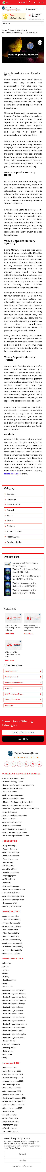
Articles (6, 966)
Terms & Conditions (11, 1044)
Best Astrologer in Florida (13, 1010)
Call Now (23, 739)
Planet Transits (14, 531)
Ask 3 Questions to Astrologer (15, 832)
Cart (23, 2)
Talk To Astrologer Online (13, 778)
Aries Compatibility (11, 916)
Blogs (12, 30)
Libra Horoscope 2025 (12, 1091)
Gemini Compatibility (12, 923)
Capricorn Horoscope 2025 (14, 1101)
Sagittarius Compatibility (13, 943)
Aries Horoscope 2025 (12, 1071)
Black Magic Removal (12, 825)
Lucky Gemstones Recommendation (18, 785)
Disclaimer (7, 1054)
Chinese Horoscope (11, 886)
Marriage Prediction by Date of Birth (18, 802)
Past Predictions (9, 980)
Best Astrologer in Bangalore (14, 1034)
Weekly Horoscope (11, 849)
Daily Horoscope (10, 845)
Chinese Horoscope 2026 (13, 899)
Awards (6, 970)
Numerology (8, 862)
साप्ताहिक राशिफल (10, 869)
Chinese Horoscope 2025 (13, 896)
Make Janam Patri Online (13, 798)
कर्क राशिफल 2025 (10, 1125)
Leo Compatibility (10, 930)
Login (33, 2)
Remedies (9, 688)
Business (11, 526)
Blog (5, 983)
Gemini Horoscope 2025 (13, 1078)
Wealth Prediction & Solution (15, 815)
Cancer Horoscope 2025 (13, 1081)
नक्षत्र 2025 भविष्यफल (11, 893)
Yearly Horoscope (10, 859)
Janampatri (9, 705)
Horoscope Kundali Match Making (17, 805)
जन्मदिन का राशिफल (11, 872)
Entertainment (14, 505)
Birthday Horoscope (11, 852)
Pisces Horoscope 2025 (12, 1108)
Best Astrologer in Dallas (13, 1014)
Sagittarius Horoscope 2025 (14, 1098)
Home (4, 30)
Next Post (10, 608)
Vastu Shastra (13, 537)
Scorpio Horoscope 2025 (13, 1094)
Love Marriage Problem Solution (16, 836)
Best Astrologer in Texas (13, 1007)
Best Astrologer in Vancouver (15, 1024)
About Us (7, 963)
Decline (22, 1160)
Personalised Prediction (14, 682)
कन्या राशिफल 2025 (10, 1132)
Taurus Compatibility (12, 919)
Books (5, 973)
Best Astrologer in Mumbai (14, 1027)
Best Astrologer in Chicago (14, 1004)
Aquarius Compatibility (12, 950)
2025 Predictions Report (14, 694)
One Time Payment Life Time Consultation (21, 809)
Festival (10, 510)
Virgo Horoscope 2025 (12, 1088)
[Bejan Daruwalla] (11, 8)
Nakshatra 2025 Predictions (14, 889)
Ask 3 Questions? (11, 677)
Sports (10, 515)
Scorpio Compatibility (12, 940)
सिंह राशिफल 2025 (10, 1128)
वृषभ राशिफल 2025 (10, 1118)
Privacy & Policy (9, 1041)
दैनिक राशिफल (8, 866)
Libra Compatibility (11, 936)
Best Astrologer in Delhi (12, 1031)
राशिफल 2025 (8, 1111)
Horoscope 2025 (10, 1067)
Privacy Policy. (14, 1148)
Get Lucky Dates (10, 792)
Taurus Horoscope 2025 (13, 1074)
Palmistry (7, 883)
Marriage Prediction (12, 700)
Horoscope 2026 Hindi (12, 906)
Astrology (21, 30)
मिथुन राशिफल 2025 (11, 1121)
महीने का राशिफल (9, 876)
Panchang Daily (14, 542)
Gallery (6, 977)
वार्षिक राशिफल (9, 879)
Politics (10, 521)
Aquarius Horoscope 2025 (13, 1105)
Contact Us (8, 987)
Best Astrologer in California (14, 993)
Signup (41, 2)
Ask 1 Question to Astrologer (14, 829)
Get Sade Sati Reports (12, 822)
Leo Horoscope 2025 (11, 1084)
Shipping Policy (9, 1047)
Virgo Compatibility (11, 933)
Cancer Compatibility (12, 926)
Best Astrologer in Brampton (14, 1000)
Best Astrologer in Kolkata (13, 1037)
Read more (9, 634)
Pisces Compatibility (11, 953)
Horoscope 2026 (10, 903)
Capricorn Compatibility (13, 946)
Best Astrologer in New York (14, 990)
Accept (22, 1154)
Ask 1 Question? (11, 671)
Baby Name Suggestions (13, 795)
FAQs (5, 1058)
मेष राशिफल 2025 (10, 1115)
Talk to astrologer (23, 732)
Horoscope (11, 499)
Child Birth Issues (10, 812)
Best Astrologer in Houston (14, 1017)
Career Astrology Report (13, 782)
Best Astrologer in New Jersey (15, 997)
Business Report (9, 819)
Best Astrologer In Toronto (14, 1020)
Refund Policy (8, 1051)
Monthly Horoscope (11, 856)
